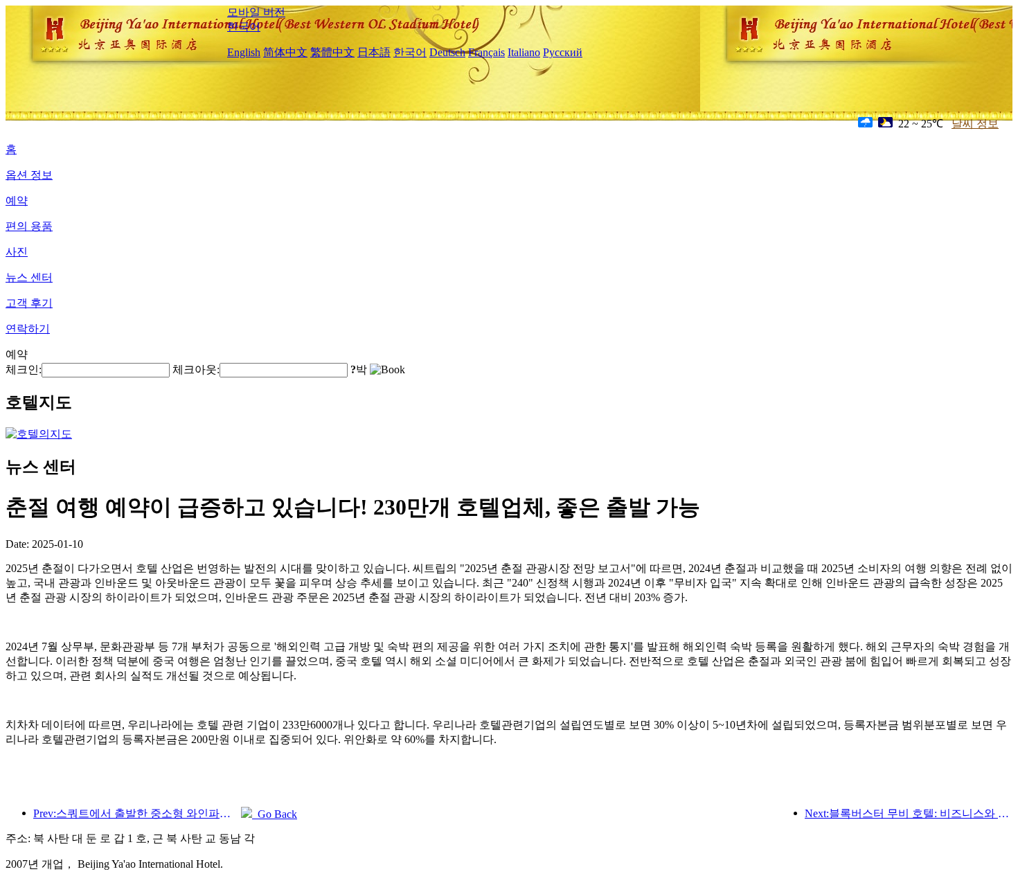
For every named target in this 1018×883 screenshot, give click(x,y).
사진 (17, 252)
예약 (17, 200)
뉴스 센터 (29, 277)
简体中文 (285, 52)
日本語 (374, 52)
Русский (562, 52)
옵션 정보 (29, 175)
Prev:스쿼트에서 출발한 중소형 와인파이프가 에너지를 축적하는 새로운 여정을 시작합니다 (137, 813)
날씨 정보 (975, 124)
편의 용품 (29, 226)
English (243, 52)
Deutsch (447, 52)
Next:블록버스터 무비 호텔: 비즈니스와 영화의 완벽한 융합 (908, 813)
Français (486, 52)
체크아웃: (196, 369)
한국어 (243, 27)
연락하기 (28, 329)
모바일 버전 (256, 12)
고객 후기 (29, 303)
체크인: (24, 369)
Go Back (274, 814)
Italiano (524, 52)
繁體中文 (332, 52)
